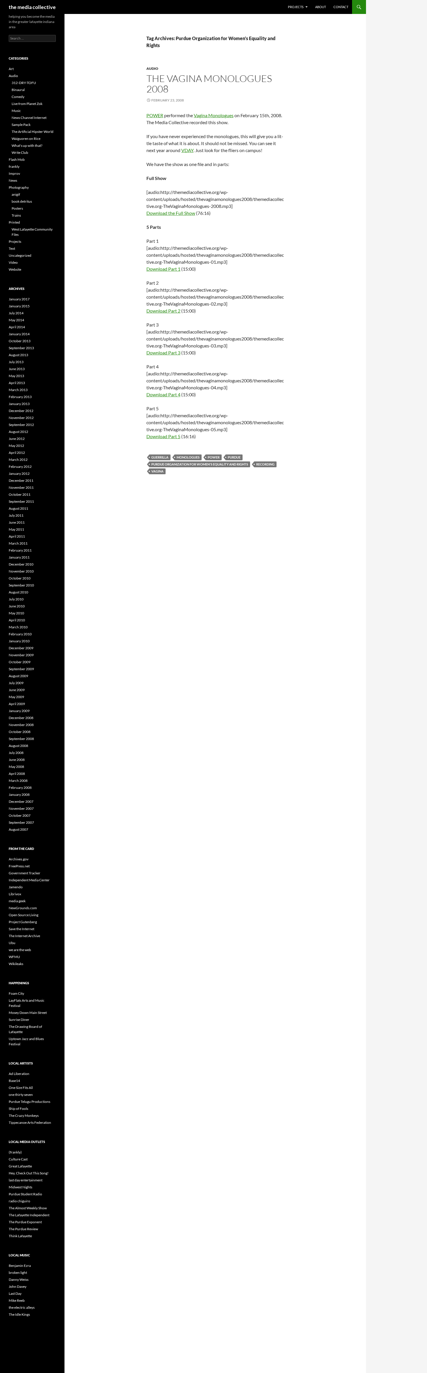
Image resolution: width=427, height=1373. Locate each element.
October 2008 (20, 732)
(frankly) (15, 1152)
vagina (157, 471)
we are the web (20, 950)
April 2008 (17, 773)
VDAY (187, 150)
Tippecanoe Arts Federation (30, 1122)
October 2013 (20, 341)
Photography (19, 187)
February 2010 (20, 634)
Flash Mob (17, 159)
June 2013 (17, 369)
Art (11, 69)
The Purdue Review (23, 1229)
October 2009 (20, 662)
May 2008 (16, 766)
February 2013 (20, 397)
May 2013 (16, 376)
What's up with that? (27, 145)
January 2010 (19, 641)
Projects (296, 7)
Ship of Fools (18, 1108)
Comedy (18, 96)
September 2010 (21, 585)
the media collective (32, 7)
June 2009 (17, 690)
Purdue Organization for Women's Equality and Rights (199, 464)
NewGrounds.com (23, 908)
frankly (14, 166)
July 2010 (16, 599)
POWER (154, 115)
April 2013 (17, 383)
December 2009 (21, 648)
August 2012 (18, 431)
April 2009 (17, 704)
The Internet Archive (24, 936)
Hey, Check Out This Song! (29, 1173)
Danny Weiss (18, 1279)
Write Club (20, 152)
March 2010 (18, 627)
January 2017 (19, 299)
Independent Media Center (29, 880)
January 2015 (19, 306)
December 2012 (21, 411)
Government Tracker (24, 873)
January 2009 (19, 711)
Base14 (14, 1080)
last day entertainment (25, 1180)
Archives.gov (18, 859)
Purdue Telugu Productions (29, 1101)
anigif (16, 194)
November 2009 (21, 655)
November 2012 (21, 418)
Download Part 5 (163, 436)
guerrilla (159, 457)
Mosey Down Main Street (28, 1012)
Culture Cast (18, 1159)
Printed (14, 222)
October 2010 (20, 578)
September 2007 (21, 822)
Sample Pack (21, 124)
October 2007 (20, 815)
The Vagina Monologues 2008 (209, 83)
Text (12, 248)
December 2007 (21, 801)
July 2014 (16, 313)
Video (13, 262)
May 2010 (16, 613)
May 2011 (16, 529)
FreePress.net (19, 866)
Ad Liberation (19, 1073)
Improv (14, 173)
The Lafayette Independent (29, 1215)
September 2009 (21, 669)
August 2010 (18, 592)
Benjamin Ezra (20, 1265)
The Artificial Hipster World (32, 131)
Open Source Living (23, 915)
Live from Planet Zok (27, 103)
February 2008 (20, 787)
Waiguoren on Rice (26, 138)
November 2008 (21, 725)
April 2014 (17, 327)
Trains (16, 215)
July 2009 (16, 683)
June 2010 (17, 606)
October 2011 (20, 494)
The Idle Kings (19, 1314)
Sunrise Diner (19, 1019)
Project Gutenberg (23, 922)
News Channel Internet (29, 117)
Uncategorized (20, 255)
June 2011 (17, 522)
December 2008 (21, 718)
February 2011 (20, 550)
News (13, 180)
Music (16, 110)
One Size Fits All (21, 1087)
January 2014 (19, 334)
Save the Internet (21, 929)
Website (15, 269)
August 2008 (18, 745)
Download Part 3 (163, 352)
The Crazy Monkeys (24, 1115)
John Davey (17, 1286)
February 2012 (20, 466)
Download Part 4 (163, 394)
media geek (17, 901)
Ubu (12, 943)
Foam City (16, 993)
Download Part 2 (163, 310)
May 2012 (16, 445)
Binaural (18, 90)
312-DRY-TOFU (24, 83)
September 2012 (21, 424)
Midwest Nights (20, 1187)
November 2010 (21, 571)
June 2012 (17, 438)
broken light (18, 1272)
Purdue (234, 457)
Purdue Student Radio (25, 1194)
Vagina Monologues (214, 115)
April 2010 (17, 620)
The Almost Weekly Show (28, 1208)
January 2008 (19, 794)
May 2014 (16, 320)
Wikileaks (16, 964)
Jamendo (16, 887)
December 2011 (21, 480)
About (320, 7)
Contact (340, 7)
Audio (152, 68)
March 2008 (18, 780)
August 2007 (18, 829)
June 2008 (17, 759)
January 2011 (19, 557)
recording (265, 464)
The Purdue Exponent (25, 1222)
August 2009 (18, 676)
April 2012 (17, 452)
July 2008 (16, 752)
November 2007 (21, 808)
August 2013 (18, 355)
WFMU (14, 957)
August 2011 (18, 508)
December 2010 (21, 564)
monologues (188, 457)
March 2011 (18, 543)
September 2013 (21, 348)
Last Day (15, 1293)
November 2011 (21, 487)
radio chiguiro (19, 1201)
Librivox (15, 894)
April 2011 (17, 536)
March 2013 (18, 390)
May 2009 (16, 697)
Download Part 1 (163, 269)
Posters (17, 208)
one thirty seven (21, 1094)
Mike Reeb (17, 1300)
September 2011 (21, 501)
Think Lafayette (20, 1236)
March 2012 (18, 459)
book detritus (22, 201)
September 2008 (21, 739)
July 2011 (16, 515)
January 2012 (19, 473)
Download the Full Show (170, 213)
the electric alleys (22, 1307)
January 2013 (19, 404)
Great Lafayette (20, 1166)
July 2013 (16, 362)
